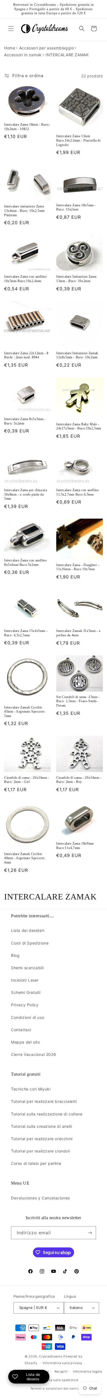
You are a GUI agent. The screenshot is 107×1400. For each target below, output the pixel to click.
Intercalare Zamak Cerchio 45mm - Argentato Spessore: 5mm (25, 711)
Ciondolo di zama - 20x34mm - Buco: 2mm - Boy (79, 780)
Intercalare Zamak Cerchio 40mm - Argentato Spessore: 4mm (25, 858)
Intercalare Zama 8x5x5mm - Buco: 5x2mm (25, 421)
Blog (15, 955)
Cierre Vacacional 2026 (33, 1054)
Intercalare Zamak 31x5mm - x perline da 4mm (78, 633)
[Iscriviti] (90, 1232)
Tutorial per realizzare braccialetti (44, 1101)
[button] (11, 29)
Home (9, 48)
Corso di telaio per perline (36, 1163)
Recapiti (61, 1371)
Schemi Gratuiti (26, 992)
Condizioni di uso (27, 1017)
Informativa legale (87, 1371)
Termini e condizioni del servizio (56, 1388)
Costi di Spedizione (30, 943)
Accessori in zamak (23, 54)
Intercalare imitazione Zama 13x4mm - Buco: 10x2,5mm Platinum (24, 210)
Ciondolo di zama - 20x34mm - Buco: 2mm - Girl (26, 780)
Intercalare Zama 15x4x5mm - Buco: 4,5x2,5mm (25, 633)
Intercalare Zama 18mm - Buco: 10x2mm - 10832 (27, 127)
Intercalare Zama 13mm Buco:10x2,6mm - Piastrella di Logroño (78, 140)
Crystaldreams (50, 1356)
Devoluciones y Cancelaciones (40, 1198)
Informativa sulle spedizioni (56, 1380)
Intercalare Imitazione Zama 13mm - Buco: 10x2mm (76, 279)
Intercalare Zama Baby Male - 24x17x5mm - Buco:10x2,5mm (78, 426)
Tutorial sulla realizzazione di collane (46, 1114)
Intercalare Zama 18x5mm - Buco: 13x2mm (76, 207)
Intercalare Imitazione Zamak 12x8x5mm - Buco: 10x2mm (77, 355)
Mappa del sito (25, 1042)
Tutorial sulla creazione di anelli (41, 1126)
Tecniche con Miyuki (30, 1089)
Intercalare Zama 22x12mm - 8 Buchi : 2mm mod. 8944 (26, 355)
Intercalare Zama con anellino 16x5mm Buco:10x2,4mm (25, 279)
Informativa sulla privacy (63, 1363)
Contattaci (21, 1029)
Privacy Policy (24, 1004)
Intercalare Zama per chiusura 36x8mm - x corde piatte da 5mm (25, 494)
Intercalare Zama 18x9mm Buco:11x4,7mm (75, 846)
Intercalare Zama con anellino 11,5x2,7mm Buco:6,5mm (77, 492)
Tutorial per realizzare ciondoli (40, 1151)
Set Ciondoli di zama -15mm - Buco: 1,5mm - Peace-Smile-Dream (78, 701)
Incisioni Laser (25, 980)
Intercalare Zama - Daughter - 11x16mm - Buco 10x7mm (77, 567)
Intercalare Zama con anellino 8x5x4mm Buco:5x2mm (25, 562)
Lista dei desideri (27, 930)
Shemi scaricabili (27, 967)
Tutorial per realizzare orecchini (42, 1138)
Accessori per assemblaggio (46, 48)
